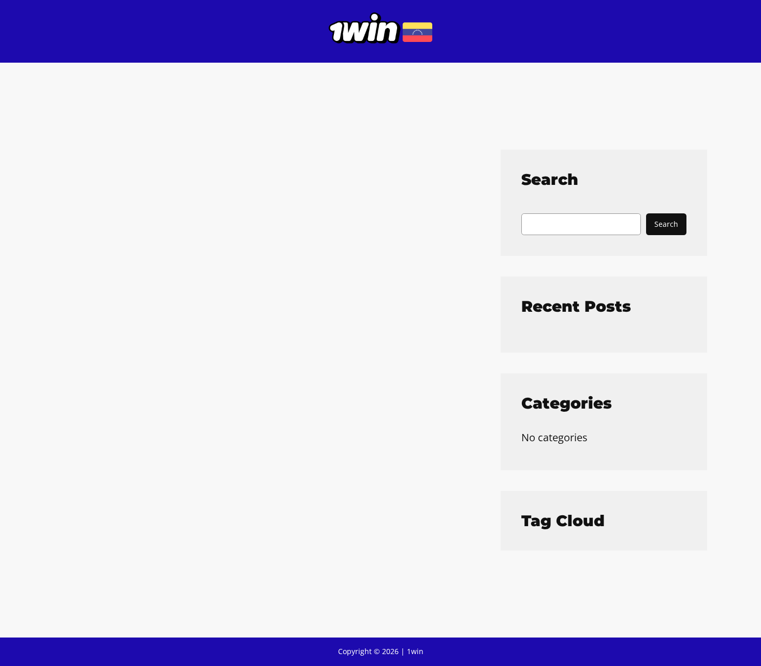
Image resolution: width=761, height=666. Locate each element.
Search (666, 224)
